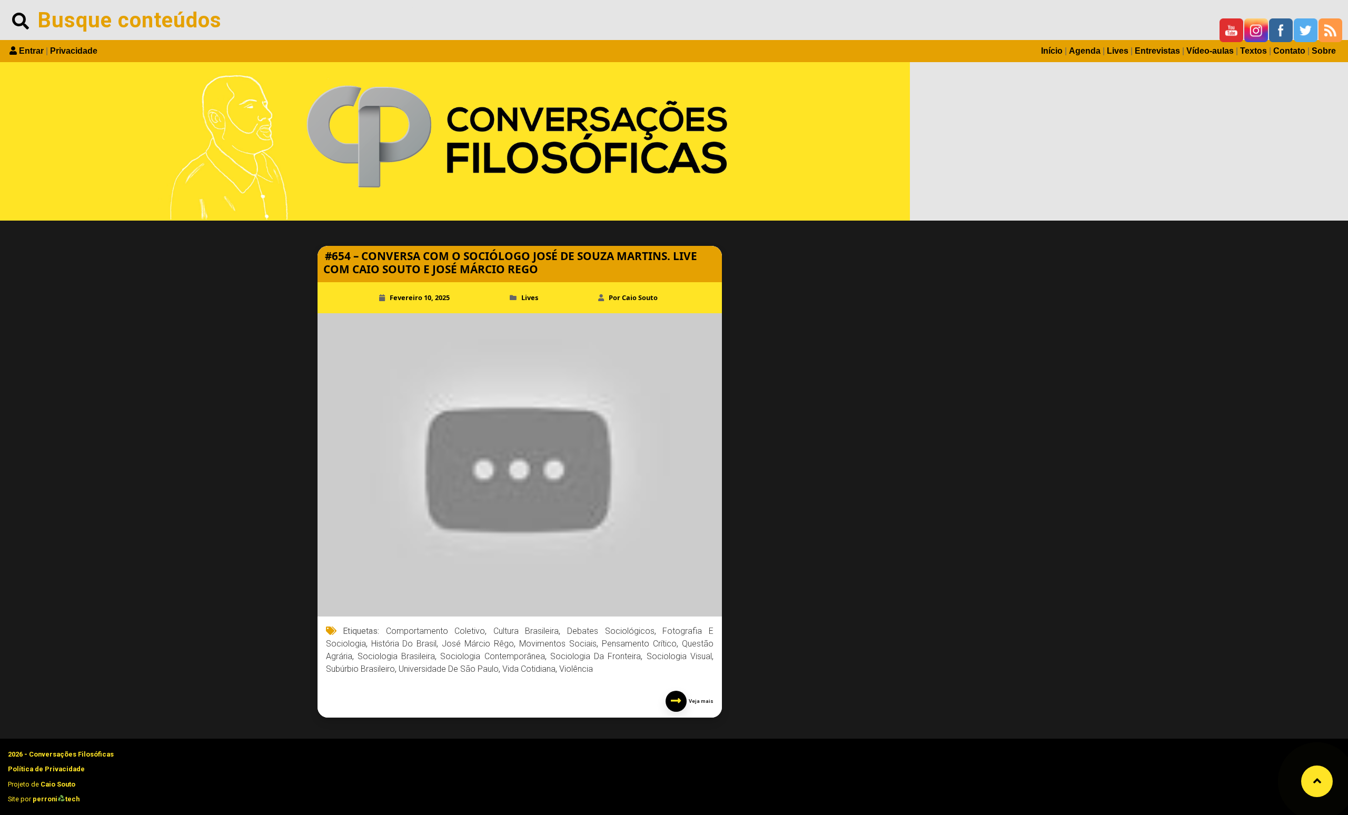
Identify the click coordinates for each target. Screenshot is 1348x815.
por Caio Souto (633, 297)
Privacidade (73, 50)
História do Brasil (404, 644)
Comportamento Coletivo (435, 631)
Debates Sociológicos (611, 631)
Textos (1253, 50)
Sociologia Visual (679, 656)
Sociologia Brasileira (396, 656)
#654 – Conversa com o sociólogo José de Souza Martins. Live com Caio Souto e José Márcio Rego (510, 262)
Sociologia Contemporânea (492, 656)
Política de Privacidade (46, 769)
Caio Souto (58, 784)
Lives (1117, 50)
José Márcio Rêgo (478, 644)
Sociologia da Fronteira (595, 656)
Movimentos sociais (558, 644)
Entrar (31, 50)
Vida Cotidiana (529, 669)
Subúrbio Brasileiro (360, 669)
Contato (1289, 50)
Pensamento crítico (639, 644)
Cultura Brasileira (526, 631)
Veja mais (700, 701)
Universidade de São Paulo (449, 669)
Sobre (1324, 50)
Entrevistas (1157, 50)
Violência (576, 669)
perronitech (56, 799)
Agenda (1085, 50)
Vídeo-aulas (1210, 50)
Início (1052, 50)
